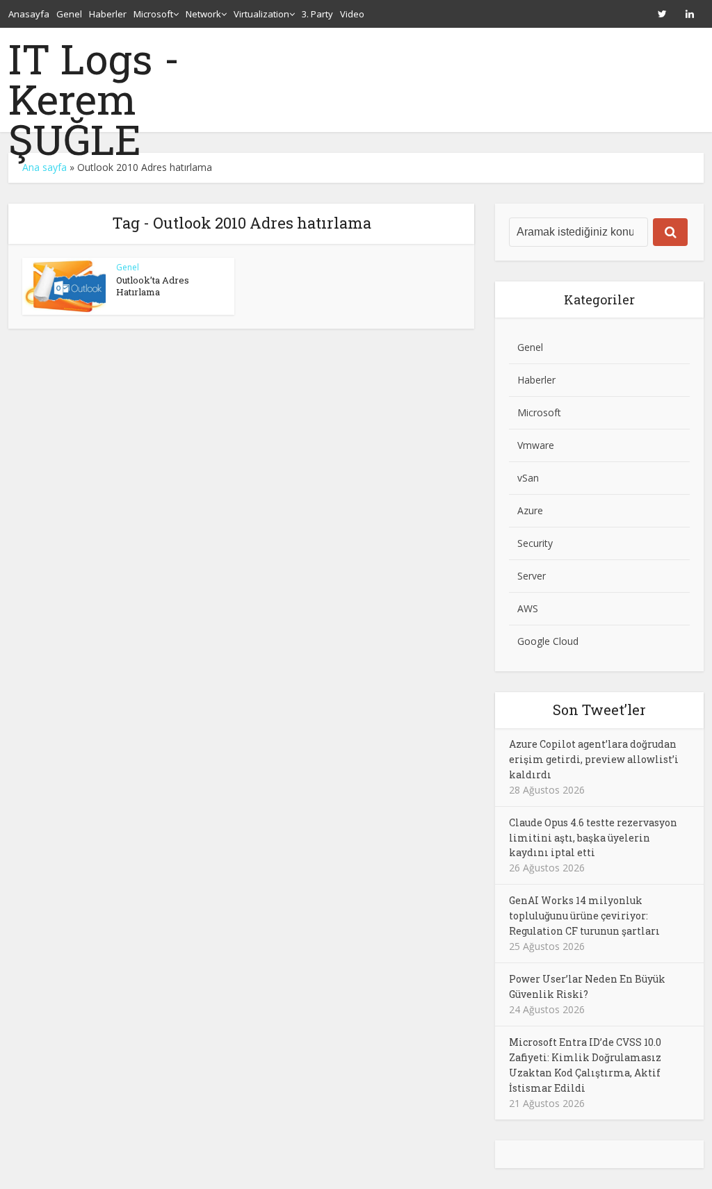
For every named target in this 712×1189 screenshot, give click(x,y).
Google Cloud (547, 641)
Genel (69, 14)
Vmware (535, 445)
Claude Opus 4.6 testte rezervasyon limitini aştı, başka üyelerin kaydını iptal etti (593, 838)
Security (535, 543)
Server (531, 575)
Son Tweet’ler (599, 709)
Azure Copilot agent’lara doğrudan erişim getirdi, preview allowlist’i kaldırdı (594, 759)
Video (352, 14)
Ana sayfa (44, 167)
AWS (527, 608)
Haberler (108, 14)
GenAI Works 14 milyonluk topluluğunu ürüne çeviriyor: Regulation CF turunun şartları (584, 915)
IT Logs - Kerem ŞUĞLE (94, 98)
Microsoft (153, 14)
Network (203, 14)
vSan (528, 477)
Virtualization (261, 14)
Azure (530, 510)
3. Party (317, 14)
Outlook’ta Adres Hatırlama (152, 286)
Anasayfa (28, 14)
